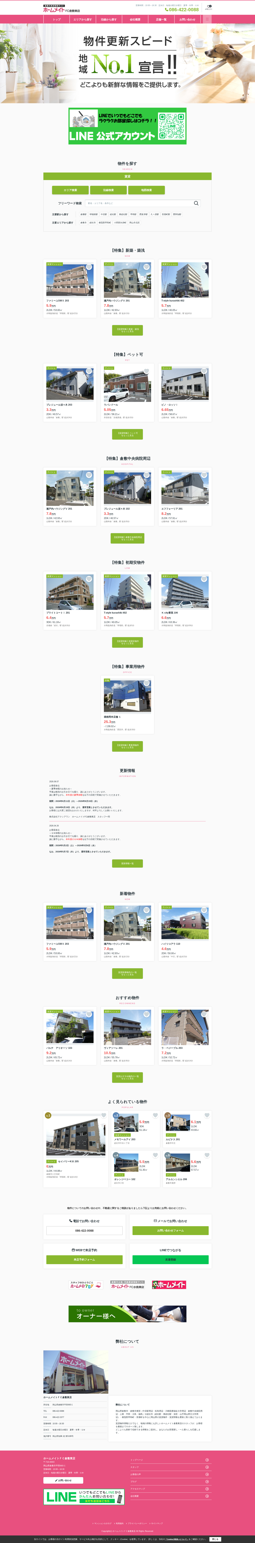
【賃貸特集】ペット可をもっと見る (127, 434)
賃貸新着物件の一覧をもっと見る (127, 973)
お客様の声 (135, 1474)
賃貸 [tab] (127, 176)
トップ (57, 19)
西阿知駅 (177, 214)
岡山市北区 (134, 222)
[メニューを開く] (207, 19)
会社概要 (135, 19)
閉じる (215, 1539)
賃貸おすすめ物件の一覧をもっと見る (127, 1077)
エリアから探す (82, 19)
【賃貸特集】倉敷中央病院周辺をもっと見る (127, 538)
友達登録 (170, 1259)
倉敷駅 (83, 214)
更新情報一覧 (127, 863)
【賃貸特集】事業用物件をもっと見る (127, 746)
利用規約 (120, 1523)
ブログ (133, 1481)
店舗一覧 (161, 19)
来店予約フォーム (84, 1259)
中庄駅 (104, 214)
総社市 (93, 222)
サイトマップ (157, 1523)
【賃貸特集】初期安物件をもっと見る (127, 642)
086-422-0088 (84, 1230)
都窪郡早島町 (105, 222)
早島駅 (133, 214)
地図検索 (146, 190)
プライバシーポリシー (137, 1523)
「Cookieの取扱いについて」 (177, 1539)
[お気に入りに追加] (89, 267)
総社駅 (113, 214)
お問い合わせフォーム (170, 1230)
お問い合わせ (187, 19)
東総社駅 (123, 214)
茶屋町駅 (166, 214)
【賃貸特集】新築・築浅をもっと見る (127, 330)
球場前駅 (94, 214)
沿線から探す (109, 19)
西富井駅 (143, 214)
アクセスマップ (137, 1489)
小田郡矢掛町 (120, 222)
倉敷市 (83, 222)
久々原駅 (155, 214)
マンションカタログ (103, 1523)
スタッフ (134, 1467)
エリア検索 (70, 190)
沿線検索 (108, 190)
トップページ (136, 1460)
